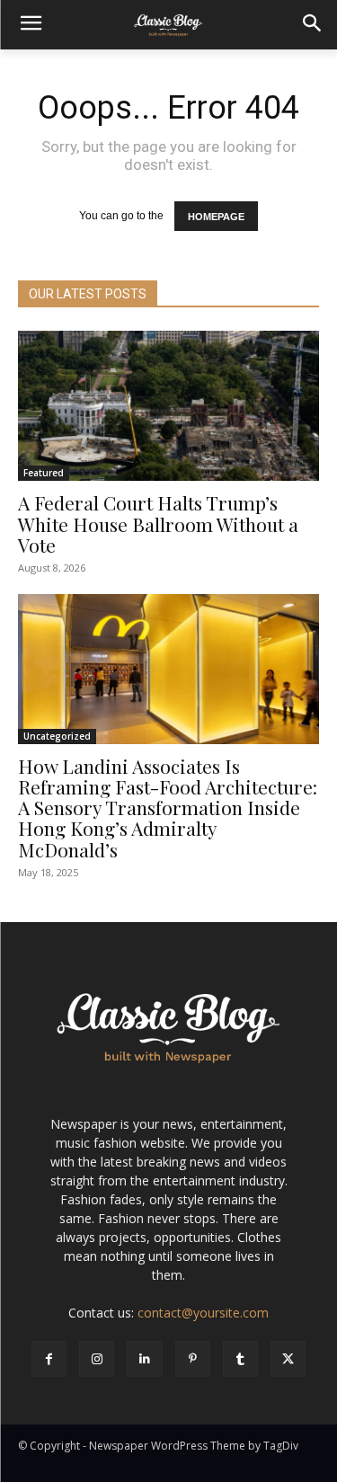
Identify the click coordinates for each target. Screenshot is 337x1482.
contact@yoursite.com (203, 1312)
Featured (43, 472)
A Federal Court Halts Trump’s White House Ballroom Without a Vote (158, 523)
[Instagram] (96, 1358)
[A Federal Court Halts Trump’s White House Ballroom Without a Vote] (168, 406)
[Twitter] (288, 1358)
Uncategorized (57, 736)
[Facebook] (49, 1358)
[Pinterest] (192, 1358)
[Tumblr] (240, 1358)
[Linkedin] (144, 1358)
